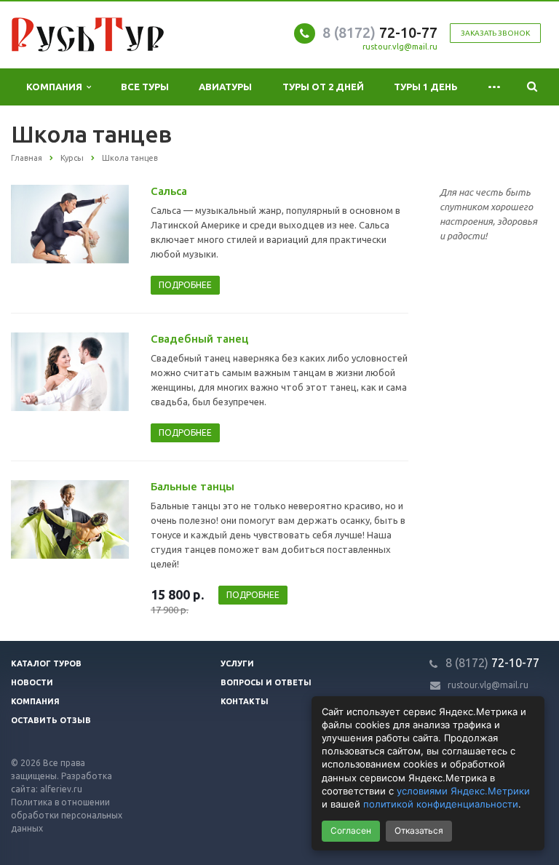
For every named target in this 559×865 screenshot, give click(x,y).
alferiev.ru (61, 789)
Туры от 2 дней (323, 86)
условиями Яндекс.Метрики (463, 791)
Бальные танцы (192, 486)
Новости (32, 682)
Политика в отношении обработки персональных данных (66, 815)
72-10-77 (379, 32)
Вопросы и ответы (266, 682)
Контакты (245, 701)
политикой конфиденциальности (440, 804)
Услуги (237, 663)
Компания (56, 86)
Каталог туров (46, 663)
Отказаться (419, 830)
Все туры (145, 86)
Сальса (169, 191)
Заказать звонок (495, 33)
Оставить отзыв (51, 720)
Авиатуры (225, 86)
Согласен (350, 830)
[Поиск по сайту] (531, 86)
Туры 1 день (426, 86)
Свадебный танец (199, 338)
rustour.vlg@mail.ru (399, 46)
